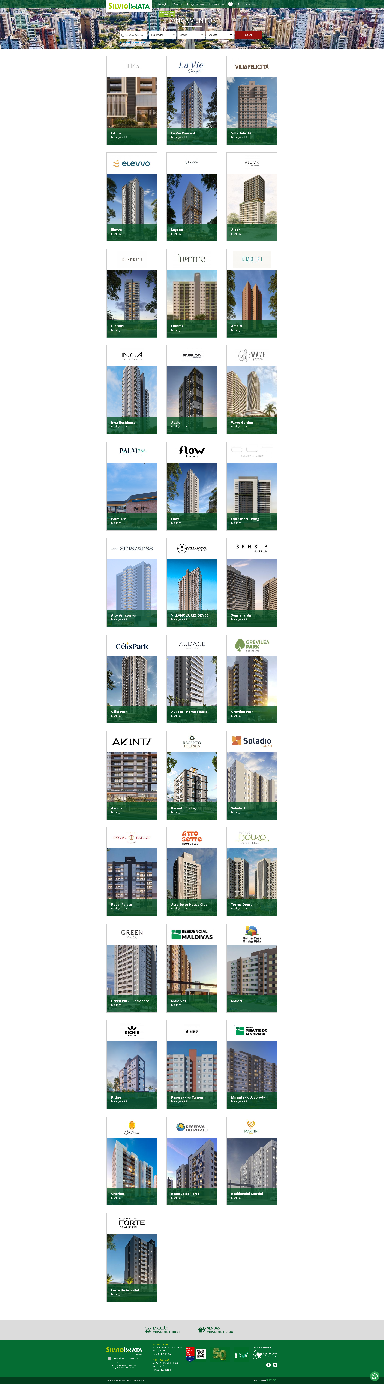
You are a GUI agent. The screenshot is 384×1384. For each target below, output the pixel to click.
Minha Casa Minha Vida (133, 35)
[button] (162, 35)
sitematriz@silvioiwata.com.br (127, 1358)
